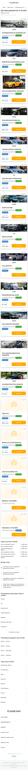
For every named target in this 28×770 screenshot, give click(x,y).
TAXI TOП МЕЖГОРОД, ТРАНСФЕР (13, 91)
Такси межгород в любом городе (12, 178)
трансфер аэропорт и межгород (11, 149)
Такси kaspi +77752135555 (10, 527)
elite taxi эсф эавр (7, 236)
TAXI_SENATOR (7, 266)
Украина (14, 756)
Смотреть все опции (14, 632)
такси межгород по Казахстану (11, 120)
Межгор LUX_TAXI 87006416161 (11, 442)
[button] (13, 29)
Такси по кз (5, 413)
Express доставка (7, 207)
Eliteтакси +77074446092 (9, 501)
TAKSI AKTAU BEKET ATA (10, 471)
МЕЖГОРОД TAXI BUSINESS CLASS (13, 62)
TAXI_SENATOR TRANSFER (10, 324)
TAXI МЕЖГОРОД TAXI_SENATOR (12, 384)
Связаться (18, 42)
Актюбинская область (20, 7)
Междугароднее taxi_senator (10, 295)
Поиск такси (10, 7)
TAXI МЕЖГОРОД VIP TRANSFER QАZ (14, 33)
